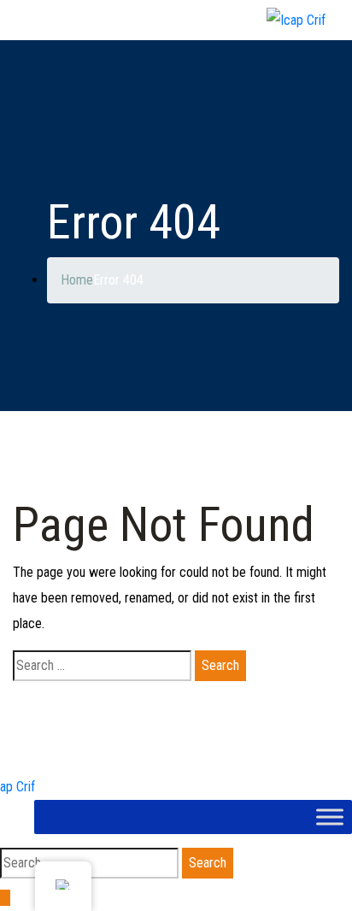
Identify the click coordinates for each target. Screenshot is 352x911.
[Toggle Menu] (329, 816)
